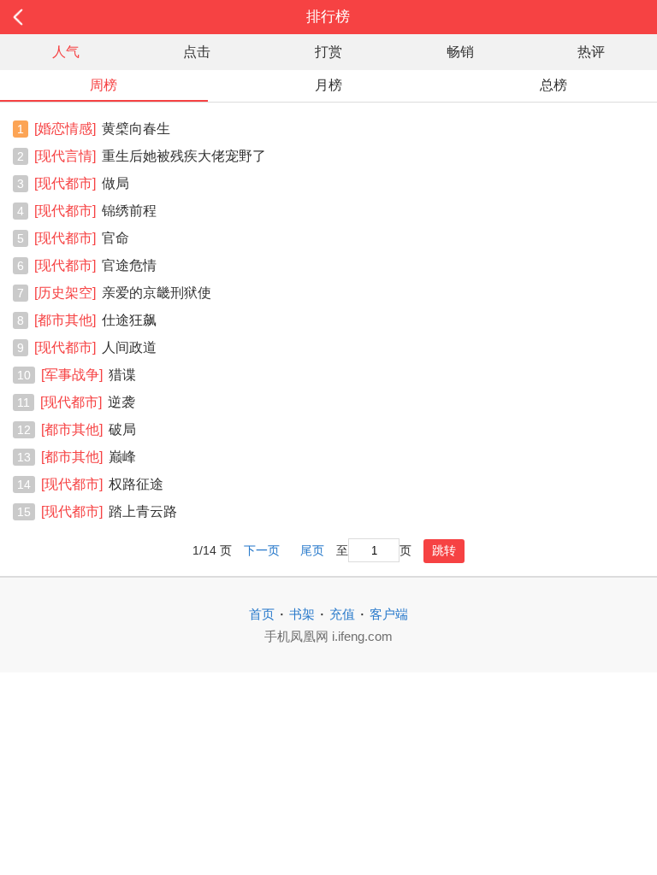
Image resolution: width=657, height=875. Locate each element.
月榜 (328, 85)
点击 (196, 51)
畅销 (460, 51)
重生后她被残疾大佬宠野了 (150, 156)
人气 (66, 51)
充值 (342, 614)
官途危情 (95, 265)
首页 (262, 614)
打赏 (328, 51)
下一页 (262, 550)
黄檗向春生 (102, 128)
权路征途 (102, 484)
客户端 (389, 614)
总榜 (553, 85)
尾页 (312, 550)
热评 (591, 51)
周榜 (103, 85)
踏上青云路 (109, 511)
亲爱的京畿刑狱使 (122, 292)
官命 (81, 238)
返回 (66, 17)
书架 (302, 614)
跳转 (444, 550)
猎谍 (88, 374)
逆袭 (87, 402)
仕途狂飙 (95, 320)
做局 (81, 183)
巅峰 (88, 456)
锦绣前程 (95, 210)
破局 (88, 429)
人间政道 (95, 347)
